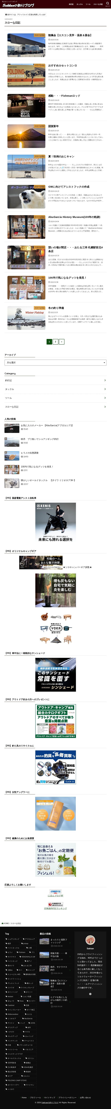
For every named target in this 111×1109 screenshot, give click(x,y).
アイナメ (11, 1023)
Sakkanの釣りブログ (49, 1103)
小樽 (30, 948)
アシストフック (13, 983)
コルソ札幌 (27, 996)
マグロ (27, 1032)
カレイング (29, 1036)
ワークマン (30, 1085)
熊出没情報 (12, 1072)
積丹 (9, 944)
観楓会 (28, 1063)
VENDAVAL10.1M (28, 957)
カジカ (29, 1014)
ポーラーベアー (13, 1085)
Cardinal (11, 1005)
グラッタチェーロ (25, 1045)
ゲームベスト (29, 1041)
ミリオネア (12, 1019)
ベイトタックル (13, 948)
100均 (32, 1023)
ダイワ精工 (31, 1010)
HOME (6, 923)
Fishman (22, 952)
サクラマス (12, 957)
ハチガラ (11, 1032)
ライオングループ (27, 988)
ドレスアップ (13, 1036)
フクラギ (11, 988)
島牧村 (28, 1072)
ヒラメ (10, 952)
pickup (25, 944)
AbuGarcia (28, 1019)
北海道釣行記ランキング (55, 908)
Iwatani (10, 996)
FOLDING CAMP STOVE (17, 1080)
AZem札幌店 (28, 1067)
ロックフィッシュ (14, 979)
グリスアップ (13, 1027)
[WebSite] (90, 994)
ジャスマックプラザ (15, 1054)
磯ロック (30, 983)
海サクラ (11, 966)
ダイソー (29, 992)
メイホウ (11, 1089)
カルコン (26, 1076)
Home (24, 1098)
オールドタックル (14, 1058)
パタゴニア (29, 1049)
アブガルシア (30, 939)
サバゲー (32, 1001)
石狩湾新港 (12, 1063)
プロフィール (35, 1098)
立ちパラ (11, 1001)
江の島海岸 (12, 1067)
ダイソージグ (13, 992)
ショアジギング (13, 939)
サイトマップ (49, 1098)
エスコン (30, 1058)
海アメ (29, 961)
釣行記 (71, 4)
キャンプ (31, 970)
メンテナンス (13, 1041)
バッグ (22, 1023)
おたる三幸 (27, 966)
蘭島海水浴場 (30, 974)
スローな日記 (98, 4)
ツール (88, 4)
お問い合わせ (85, 1098)
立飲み (10, 970)
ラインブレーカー (14, 1010)
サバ (20, 970)
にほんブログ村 (55, 895)
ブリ (33, 952)
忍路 (27, 1005)
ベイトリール (13, 1049)
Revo (21, 1001)
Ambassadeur (13, 1014)
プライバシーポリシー (67, 1098)
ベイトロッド (13, 961)
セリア (10, 1076)
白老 (9, 1045)
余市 (29, 1027)
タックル (80, 4)
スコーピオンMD (14, 974)
